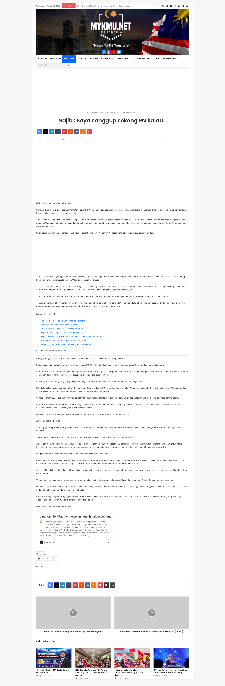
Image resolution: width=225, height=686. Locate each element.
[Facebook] (39, 131)
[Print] (112, 585)
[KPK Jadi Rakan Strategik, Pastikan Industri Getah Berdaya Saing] (171, 657)
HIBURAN (94, 58)
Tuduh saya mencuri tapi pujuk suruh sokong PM (63, 340)
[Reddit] (70, 131)
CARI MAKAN (107, 58)
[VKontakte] (76, 131)
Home (91, 113)
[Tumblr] (58, 131)
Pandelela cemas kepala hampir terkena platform (63, 321)
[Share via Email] (106, 585)
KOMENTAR (123, 58)
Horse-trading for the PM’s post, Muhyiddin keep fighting (67, 344)
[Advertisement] (112, 89)
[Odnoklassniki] (83, 131)
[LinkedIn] (51, 131)
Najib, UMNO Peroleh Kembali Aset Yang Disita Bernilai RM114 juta (71, 336)
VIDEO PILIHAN (169, 58)
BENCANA (54, 58)
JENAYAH (81, 58)
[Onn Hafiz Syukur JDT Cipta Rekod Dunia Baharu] (53, 657)
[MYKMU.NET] (112, 32)
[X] (45, 131)
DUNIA (156, 58)
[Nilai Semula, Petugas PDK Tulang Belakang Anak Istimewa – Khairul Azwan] (93, 657)
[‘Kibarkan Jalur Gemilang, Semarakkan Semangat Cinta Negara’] (132, 657)
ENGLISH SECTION (141, 58)
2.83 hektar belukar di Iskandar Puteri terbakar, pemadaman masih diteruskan (108, 6)
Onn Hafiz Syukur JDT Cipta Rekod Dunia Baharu (52, 671)
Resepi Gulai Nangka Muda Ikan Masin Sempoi (62, 328)
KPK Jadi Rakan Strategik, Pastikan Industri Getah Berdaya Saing (170, 671)
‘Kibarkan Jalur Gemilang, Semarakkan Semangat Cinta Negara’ (128, 672)
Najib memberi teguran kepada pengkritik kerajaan (64, 332)
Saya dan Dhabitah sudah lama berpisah (59, 324)
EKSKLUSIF (69, 58)
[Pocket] (89, 131)
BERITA (41, 58)
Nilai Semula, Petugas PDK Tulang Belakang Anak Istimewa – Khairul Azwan (91, 672)
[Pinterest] (64, 131)
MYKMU (62, 350)
